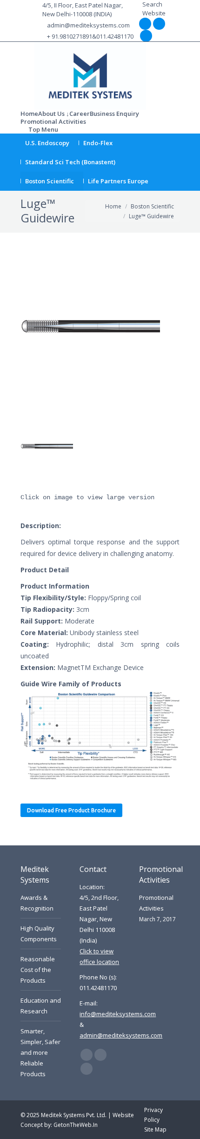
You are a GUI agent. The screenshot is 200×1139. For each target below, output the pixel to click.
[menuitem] (29, 114)
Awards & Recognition (36, 902)
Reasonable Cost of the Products (37, 970)
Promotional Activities (156, 902)
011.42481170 (114, 36)
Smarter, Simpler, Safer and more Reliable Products (40, 1052)
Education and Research (40, 1005)
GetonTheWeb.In (75, 1125)
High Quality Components (38, 933)
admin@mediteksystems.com (88, 25)
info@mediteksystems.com (118, 1014)
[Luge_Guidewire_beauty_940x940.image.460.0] (46, 446)
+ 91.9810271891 (69, 36)
